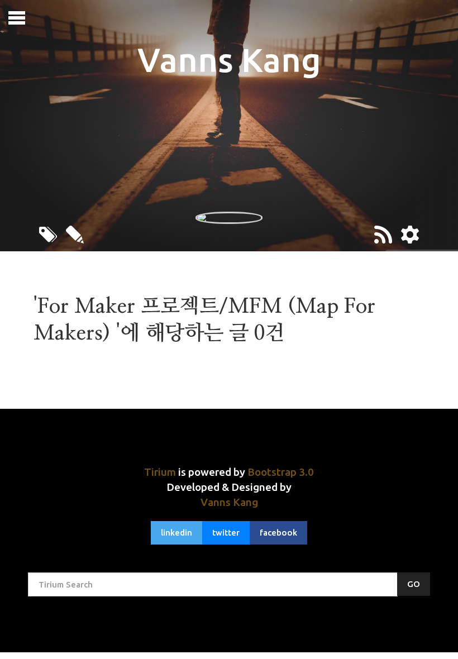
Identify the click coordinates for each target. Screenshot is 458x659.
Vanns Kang (229, 502)
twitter (226, 532)
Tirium (160, 472)
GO (413, 584)
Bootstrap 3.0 (280, 472)
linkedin (176, 532)
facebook (278, 532)
